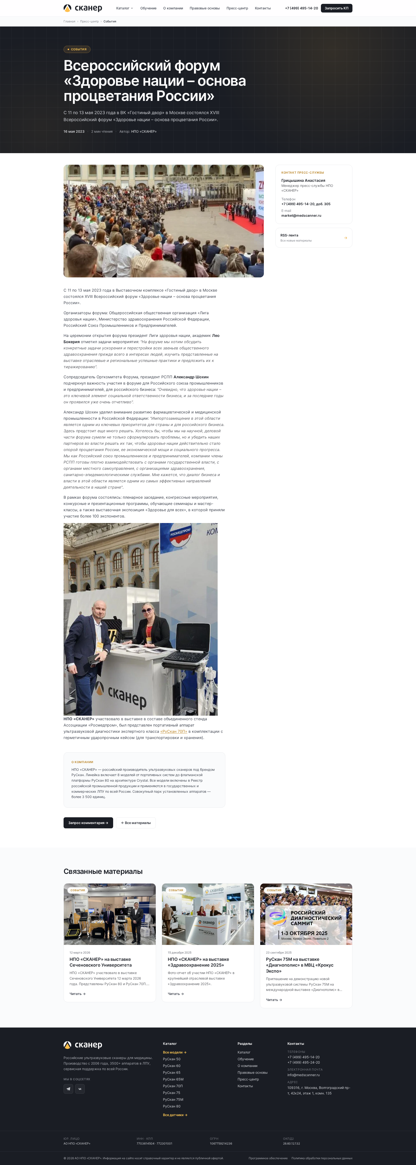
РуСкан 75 (171, 1093)
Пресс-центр (237, 8)
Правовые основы (205, 8)
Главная (69, 21)
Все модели (175, 1052)
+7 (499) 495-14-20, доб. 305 (306, 204)
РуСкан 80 (172, 1106)
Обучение (148, 8)
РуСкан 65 (172, 1072)
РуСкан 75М (173, 1099)
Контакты (263, 8)
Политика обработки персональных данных (322, 1158)
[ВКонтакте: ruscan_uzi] (80, 1089)
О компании (173, 8)
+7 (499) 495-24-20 (303, 1062)
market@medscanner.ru (301, 215)
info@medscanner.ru (303, 1075)
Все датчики (175, 1115)
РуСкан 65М (173, 1079)
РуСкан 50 (172, 1059)
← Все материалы (136, 823)
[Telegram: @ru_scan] (68, 1089)
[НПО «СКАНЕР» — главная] (83, 8)
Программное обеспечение (268, 1158)
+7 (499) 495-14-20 (301, 8)
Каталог (122, 8)
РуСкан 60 (172, 1066)
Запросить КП (337, 8)
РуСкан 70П (173, 1086)
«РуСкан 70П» (173, 731)
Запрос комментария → (88, 823)
